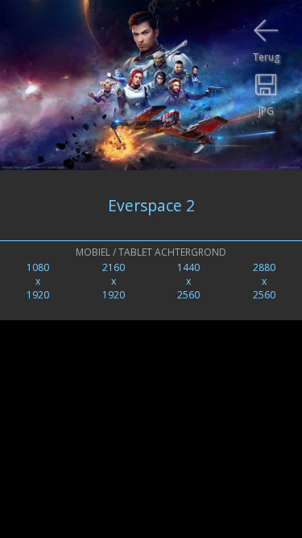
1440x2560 (188, 281)
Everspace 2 (151, 205)
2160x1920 (113, 281)
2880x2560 (264, 281)
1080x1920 (38, 281)
